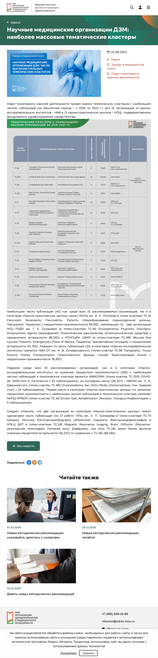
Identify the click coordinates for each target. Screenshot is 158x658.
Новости (15, 22)
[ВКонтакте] (29, 462)
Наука (115, 59)
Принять (88, 653)
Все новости (25, 446)
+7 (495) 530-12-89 (115, 614)
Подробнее (68, 653)
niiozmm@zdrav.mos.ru (118, 621)
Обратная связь (117, 628)
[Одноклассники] (34, 462)
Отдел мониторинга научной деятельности (123, 75)
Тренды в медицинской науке (125, 66)
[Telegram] (39, 462)
